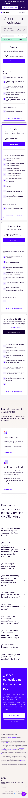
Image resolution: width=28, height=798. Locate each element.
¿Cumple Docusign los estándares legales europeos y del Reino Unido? (10, 531)
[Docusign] (5, 12)
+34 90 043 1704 (12, 782)
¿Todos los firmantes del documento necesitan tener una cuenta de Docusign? (10, 634)
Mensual (20, 36)
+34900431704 (4, 742)
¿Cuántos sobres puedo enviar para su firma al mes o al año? (10, 594)
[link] (14, 61)
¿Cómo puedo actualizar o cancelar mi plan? (10, 606)
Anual (7, 36)
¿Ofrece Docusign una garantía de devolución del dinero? (10, 656)
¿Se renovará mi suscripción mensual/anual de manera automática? (10, 619)
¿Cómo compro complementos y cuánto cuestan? (8, 566)
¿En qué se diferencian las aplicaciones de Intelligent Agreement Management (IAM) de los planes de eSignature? (10, 549)
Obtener (5, 783)
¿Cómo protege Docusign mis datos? (10, 646)
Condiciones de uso (9, 791)
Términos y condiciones (12, 737)
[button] (10, 7)
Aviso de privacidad (12, 749)
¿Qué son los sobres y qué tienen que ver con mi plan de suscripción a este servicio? (10, 580)
